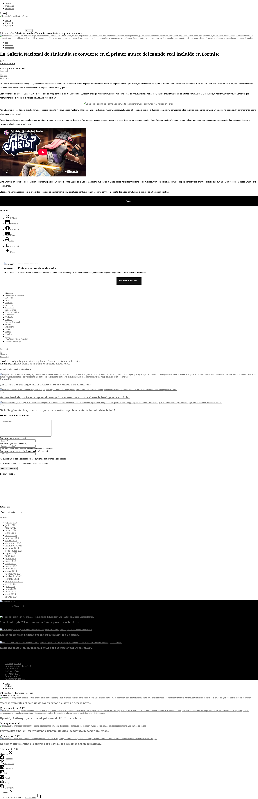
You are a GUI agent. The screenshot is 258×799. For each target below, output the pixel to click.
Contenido (9, 307)
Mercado (11, 674)
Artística (8, 302)
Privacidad (19, 693)
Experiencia (10, 315)
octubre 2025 (12, 548)
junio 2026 (10, 528)
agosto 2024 (11, 584)
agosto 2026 (11, 522)
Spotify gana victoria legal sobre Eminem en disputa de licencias (47, 361)
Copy (30, 797)
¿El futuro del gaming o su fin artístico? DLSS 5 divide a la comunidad (45, 384)
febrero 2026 (12, 538)
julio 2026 (10, 525)
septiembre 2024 (14, 581)
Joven (7, 329)
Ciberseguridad (15, 679)
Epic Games (10, 310)
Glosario (9, 8)
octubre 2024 (12, 579)
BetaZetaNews (7, 63)
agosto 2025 (11, 553)
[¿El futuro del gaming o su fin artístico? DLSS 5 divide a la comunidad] (129, 377)
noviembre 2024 (13, 576)
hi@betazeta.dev (19, 606)
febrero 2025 (12, 568)
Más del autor (26, 369)
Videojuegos (9, 48)
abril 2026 (10, 533)
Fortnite (8, 319)
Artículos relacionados (10, 369)
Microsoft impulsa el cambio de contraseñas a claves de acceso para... (45, 703)
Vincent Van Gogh (13, 341)
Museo (8, 331)
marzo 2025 (11, 566)
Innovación (5, 379)
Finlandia (9, 317)
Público (8, 334)
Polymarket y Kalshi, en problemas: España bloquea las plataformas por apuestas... (54, 731)
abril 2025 (10, 563)
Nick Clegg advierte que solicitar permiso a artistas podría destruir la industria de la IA (57, 410)
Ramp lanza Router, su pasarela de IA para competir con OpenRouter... (46, 647)
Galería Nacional (12, 322)
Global (8, 324)
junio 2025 (10, 558)
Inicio (8, 3)
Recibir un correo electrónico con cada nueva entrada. (26, 463)
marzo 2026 (11, 535)
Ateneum (9, 305)
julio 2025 (10, 556)
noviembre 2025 (13, 545)
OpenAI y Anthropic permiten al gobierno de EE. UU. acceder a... (41, 718)
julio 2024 (10, 586)
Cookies (29, 693)
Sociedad (11, 668)
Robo (7, 336)
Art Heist (9, 298)
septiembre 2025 (14, 551)
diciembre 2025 (13, 543)
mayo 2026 (10, 530)
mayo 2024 (10, 591)
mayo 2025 (10, 561)
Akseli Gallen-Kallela (14, 295)
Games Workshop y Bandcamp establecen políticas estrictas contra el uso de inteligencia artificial (65, 397)
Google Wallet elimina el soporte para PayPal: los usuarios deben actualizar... (51, 743)
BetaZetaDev (7, 693)
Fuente (129, 201)
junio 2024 (10, 589)
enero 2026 (11, 540)
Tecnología (9, 45)
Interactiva (9, 327)
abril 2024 (10, 594)
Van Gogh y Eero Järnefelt (16, 339)
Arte (8, 33)
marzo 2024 (11, 597)
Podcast (9, 6)
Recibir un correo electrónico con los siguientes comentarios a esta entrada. (35, 459)
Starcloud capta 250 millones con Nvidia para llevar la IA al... (39, 622)
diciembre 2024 (13, 574)
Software (11, 671)
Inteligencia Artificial (18, 666)
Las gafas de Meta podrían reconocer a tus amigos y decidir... (40, 634)
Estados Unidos (12, 312)
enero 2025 (11, 571)
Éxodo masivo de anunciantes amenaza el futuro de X (42, 363)
